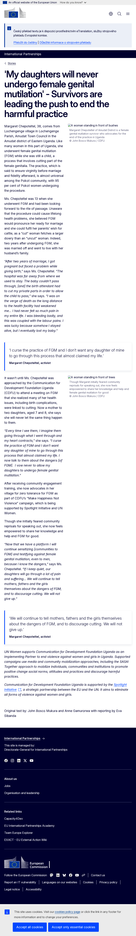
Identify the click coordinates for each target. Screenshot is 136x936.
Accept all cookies (29, 927)
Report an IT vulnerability (20, 882)
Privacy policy (108, 882)
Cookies (88, 882)
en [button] (111, 14)
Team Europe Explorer (18, 832)
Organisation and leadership (21, 793)
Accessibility (34, 889)
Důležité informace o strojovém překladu (65, 42)
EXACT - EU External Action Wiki (25, 840)
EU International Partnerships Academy (29, 825)
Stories (12, 63)
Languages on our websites (59, 882)
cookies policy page (67, 912)
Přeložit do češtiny (25, 42)
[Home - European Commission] (15, 12)
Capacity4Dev (13, 818)
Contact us (98, 875)
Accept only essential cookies (73, 927)
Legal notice (12, 889)
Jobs (7, 786)
